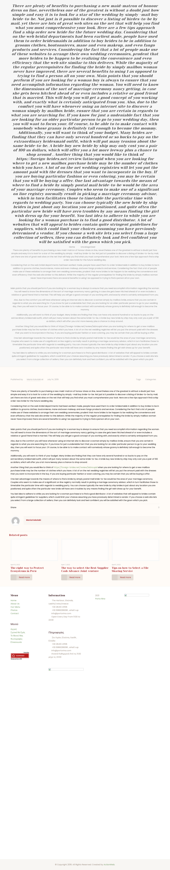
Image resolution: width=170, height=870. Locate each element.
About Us (15, 603)
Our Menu (15, 607)
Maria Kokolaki (34, 379)
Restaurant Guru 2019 (16, 659)
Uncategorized (88, 247)
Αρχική (14, 629)
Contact (15, 613)
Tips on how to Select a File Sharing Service (130, 569)
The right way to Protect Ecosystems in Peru (27, 569)
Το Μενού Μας (17, 635)
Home (72, 247)
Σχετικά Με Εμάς (18, 632)
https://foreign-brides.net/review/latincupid (80, 326)
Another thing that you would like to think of (37, 326)
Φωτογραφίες (17, 638)
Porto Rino (26, 652)
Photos (14, 610)
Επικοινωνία (16, 642)
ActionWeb (109, 864)
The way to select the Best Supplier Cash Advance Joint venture (85, 569)
